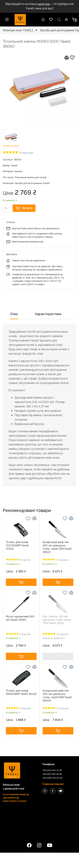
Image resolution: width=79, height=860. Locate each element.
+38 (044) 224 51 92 (52, 770)
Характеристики (48, 314)
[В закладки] (72, 58)
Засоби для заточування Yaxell (32, 183)
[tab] (14, 315)
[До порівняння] (66, 57)
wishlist (43, 20)
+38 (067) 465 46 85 (52, 774)
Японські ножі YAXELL (18, 30)
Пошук (59, 20)
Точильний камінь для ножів (30, 177)
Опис (14, 314)
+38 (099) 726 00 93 (52, 778)
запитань (43, 4)
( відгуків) (26, 152)
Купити (27, 208)
